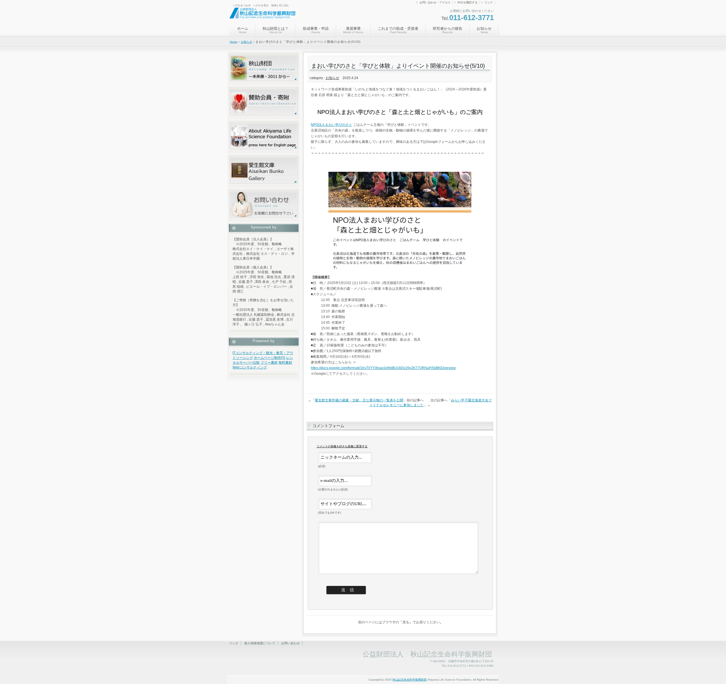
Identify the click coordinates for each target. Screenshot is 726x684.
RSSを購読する (467, 2)
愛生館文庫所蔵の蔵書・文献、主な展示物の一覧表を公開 (359, 400)
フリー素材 (269, 363)
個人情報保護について (259, 643)
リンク (488, 2)
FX (283, 358)
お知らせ (484, 30)
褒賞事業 (353, 30)
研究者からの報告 (447, 30)
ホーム (242, 30)
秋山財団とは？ (275, 30)
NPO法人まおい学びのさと (331, 125)
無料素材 (285, 363)
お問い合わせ (290, 643)
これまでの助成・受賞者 (398, 30)
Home (233, 41)
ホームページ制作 (267, 358)
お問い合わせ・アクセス (435, 2)
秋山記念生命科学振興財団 (409, 679)
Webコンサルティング (250, 367)
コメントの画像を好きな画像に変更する (342, 446)
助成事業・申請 (316, 30)
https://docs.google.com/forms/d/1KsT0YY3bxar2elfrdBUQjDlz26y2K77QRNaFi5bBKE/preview (383, 368)
